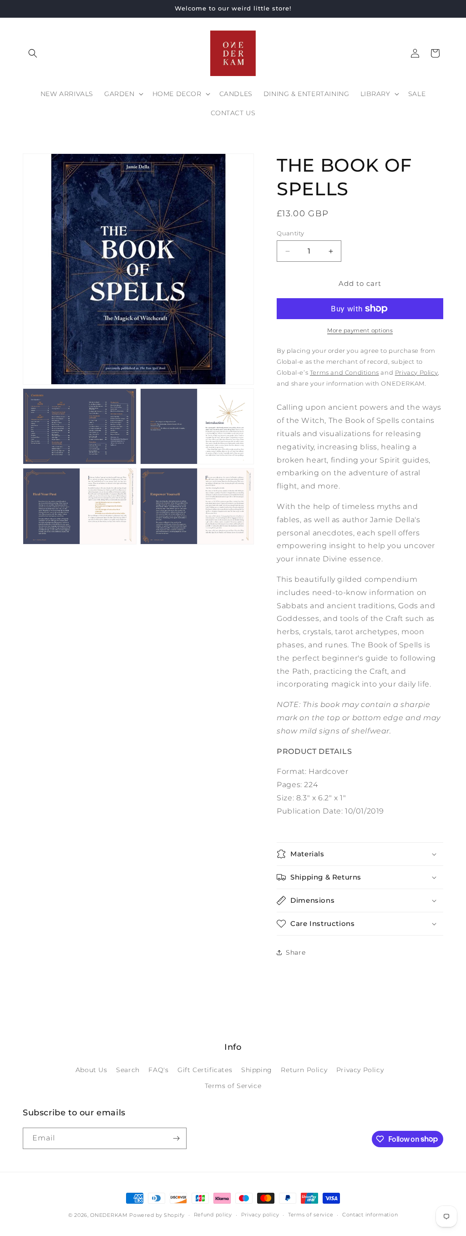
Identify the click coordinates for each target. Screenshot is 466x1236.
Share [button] (295, 952)
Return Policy (304, 1070)
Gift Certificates (204, 1070)
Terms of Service (233, 1086)
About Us (91, 1070)
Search (128, 1070)
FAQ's (158, 1070)
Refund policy (213, 1214)
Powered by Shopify (157, 1215)
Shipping (256, 1070)
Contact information (370, 1214)
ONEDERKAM (108, 1215)
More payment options (360, 330)
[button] (33, 53)
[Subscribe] (176, 1138)
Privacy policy (260, 1214)
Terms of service (310, 1214)
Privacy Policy (360, 1070)
